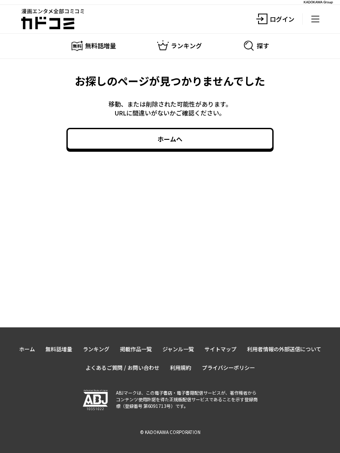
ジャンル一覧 (178, 349)
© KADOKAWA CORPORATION (170, 432)
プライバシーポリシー (228, 367)
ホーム (27, 349)
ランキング (96, 349)
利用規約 (180, 367)
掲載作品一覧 (136, 349)
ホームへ (170, 138)
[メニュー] (315, 19)
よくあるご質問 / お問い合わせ (122, 367)
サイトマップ (220, 349)
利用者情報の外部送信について (284, 349)
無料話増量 (59, 349)
